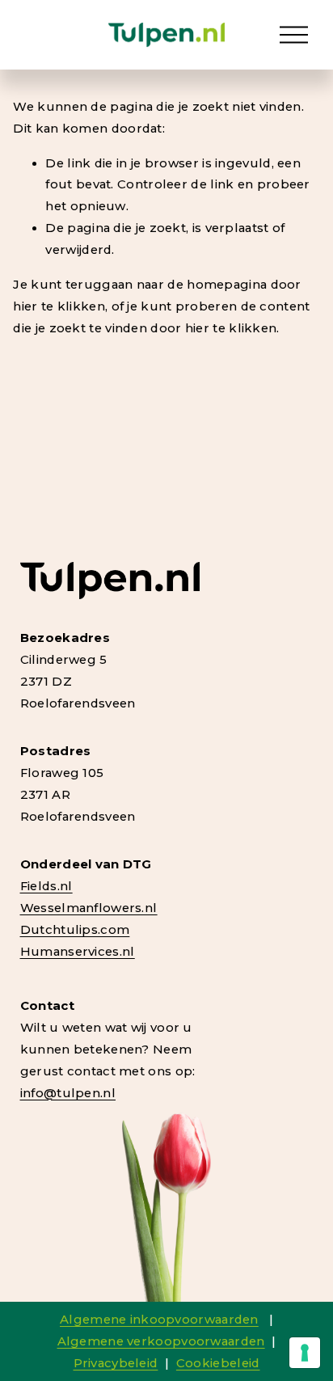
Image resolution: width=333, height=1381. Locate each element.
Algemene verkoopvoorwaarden (161, 1341)
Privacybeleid (116, 1363)
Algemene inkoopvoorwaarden (159, 1319)
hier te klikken (58, 306)
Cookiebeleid (218, 1363)
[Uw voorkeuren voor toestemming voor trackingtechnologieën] (304, 1352)
